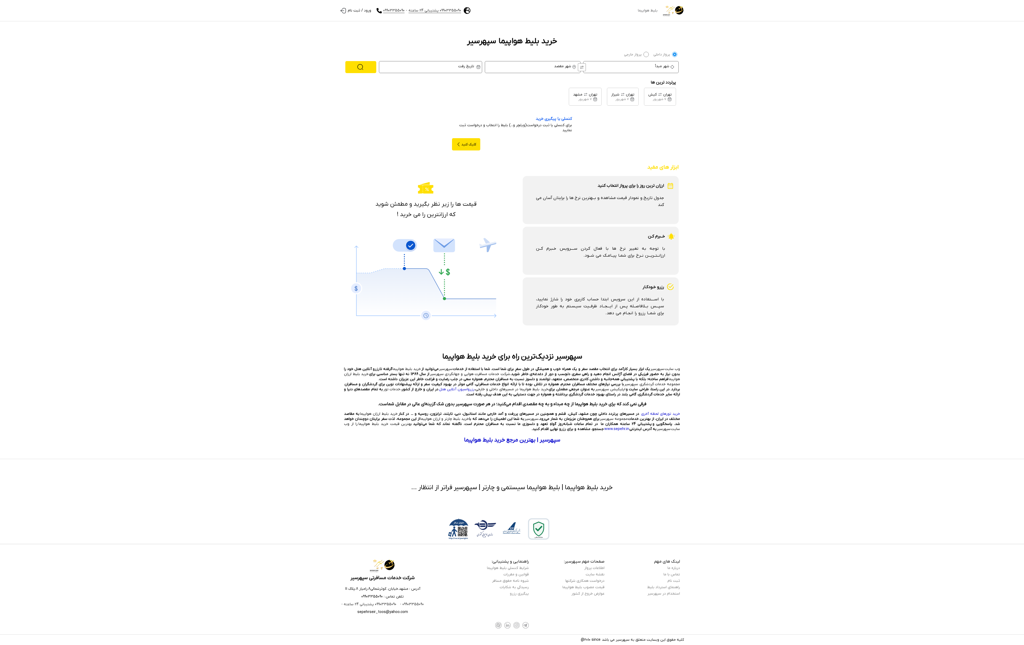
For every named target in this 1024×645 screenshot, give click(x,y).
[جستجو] (360, 67)
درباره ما (673, 568)
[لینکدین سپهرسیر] (507, 625)
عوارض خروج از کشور (588, 593)
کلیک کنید (468, 144)
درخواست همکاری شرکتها (585, 580)
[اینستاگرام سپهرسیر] (516, 625)
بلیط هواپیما (648, 10)
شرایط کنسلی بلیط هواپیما (508, 568)
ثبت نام (673, 580)
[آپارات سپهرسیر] (498, 625)
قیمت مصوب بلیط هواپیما (583, 587)
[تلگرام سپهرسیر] (525, 625)
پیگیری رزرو (519, 593)
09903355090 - (411, 604)
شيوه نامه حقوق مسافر (510, 580)
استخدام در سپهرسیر (663, 593)
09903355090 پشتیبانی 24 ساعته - (368, 604)
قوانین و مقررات (516, 574)
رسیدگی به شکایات (514, 587)
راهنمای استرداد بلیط (663, 587)
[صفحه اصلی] (673, 10)
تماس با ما (671, 574)
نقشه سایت (595, 574)
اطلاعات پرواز (594, 568)
